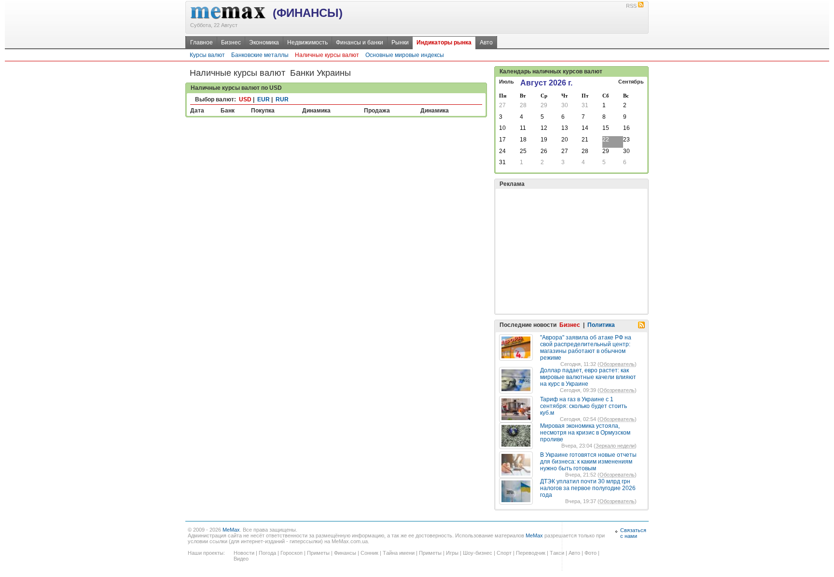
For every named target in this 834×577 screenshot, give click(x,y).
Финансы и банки (359, 42)
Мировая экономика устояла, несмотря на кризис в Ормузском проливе (585, 432)
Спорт (504, 553)
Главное (201, 42)
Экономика (264, 42)
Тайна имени (399, 553)
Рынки (400, 42)
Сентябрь (631, 81)
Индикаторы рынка (444, 42)
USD (245, 99)
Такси (557, 553)
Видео (241, 559)
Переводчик (530, 553)
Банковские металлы (260, 55)
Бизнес (231, 42)
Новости (244, 553)
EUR (263, 99)
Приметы (318, 553)
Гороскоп (291, 553)
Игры (452, 553)
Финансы (345, 553)
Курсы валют (207, 55)
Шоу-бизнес (477, 553)
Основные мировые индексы (404, 55)
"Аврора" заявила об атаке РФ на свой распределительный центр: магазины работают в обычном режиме (585, 347)
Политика (601, 325)
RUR (282, 99)
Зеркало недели (615, 446)
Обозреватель (617, 364)
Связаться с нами (633, 533)
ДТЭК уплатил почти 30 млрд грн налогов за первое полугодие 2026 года (588, 488)
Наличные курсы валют (327, 55)
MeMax (231, 530)
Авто (486, 42)
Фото (590, 553)
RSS (631, 6)
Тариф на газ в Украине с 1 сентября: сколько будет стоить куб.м (583, 406)
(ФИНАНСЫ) (308, 12)
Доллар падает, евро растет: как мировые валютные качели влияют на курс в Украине (588, 377)
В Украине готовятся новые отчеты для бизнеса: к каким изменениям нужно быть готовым (588, 461)
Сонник (369, 553)
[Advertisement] (571, 251)
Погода (267, 553)
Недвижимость (307, 42)
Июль (506, 81)
